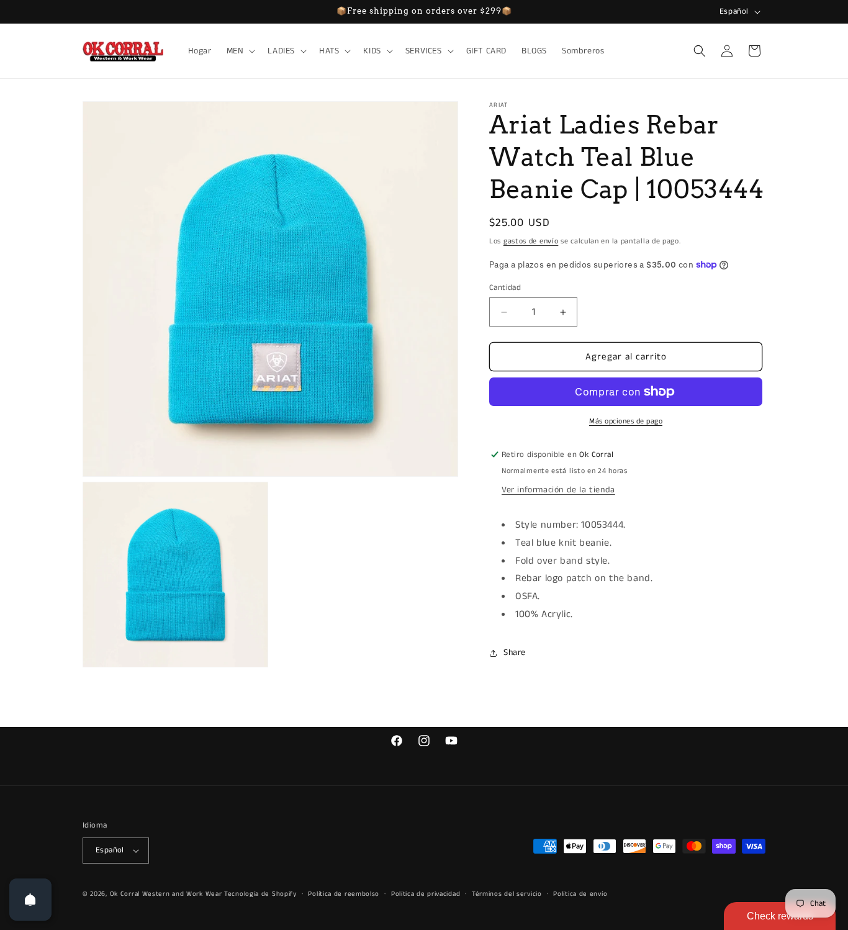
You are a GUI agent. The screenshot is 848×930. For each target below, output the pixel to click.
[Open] (30, 899)
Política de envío (580, 894)
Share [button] (514, 652)
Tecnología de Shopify (260, 894)
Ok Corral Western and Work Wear (166, 894)
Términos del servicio (507, 894)
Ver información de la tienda (558, 490)
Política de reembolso (343, 894)
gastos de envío (531, 241)
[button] (240, 51)
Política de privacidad (425, 894)
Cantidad (505, 288)
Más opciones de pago (625, 421)
